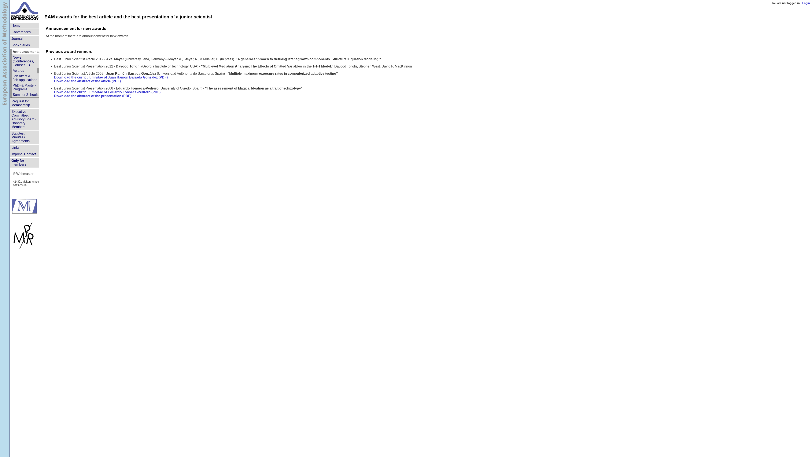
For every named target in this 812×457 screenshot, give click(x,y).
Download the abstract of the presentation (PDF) (92, 96)
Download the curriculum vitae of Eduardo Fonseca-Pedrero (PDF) (107, 92)
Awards (18, 70)
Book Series (20, 45)
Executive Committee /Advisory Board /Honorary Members (23, 119)
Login (806, 3)
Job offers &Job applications (25, 78)
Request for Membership (20, 103)
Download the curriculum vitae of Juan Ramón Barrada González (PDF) (111, 77)
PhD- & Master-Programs (24, 87)
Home (16, 25)
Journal (17, 38)
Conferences (21, 32)
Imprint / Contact (23, 154)
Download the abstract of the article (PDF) (87, 81)
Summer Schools (25, 94)
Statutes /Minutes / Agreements (20, 137)
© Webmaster (23, 174)
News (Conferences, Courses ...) (23, 61)
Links (15, 147)
